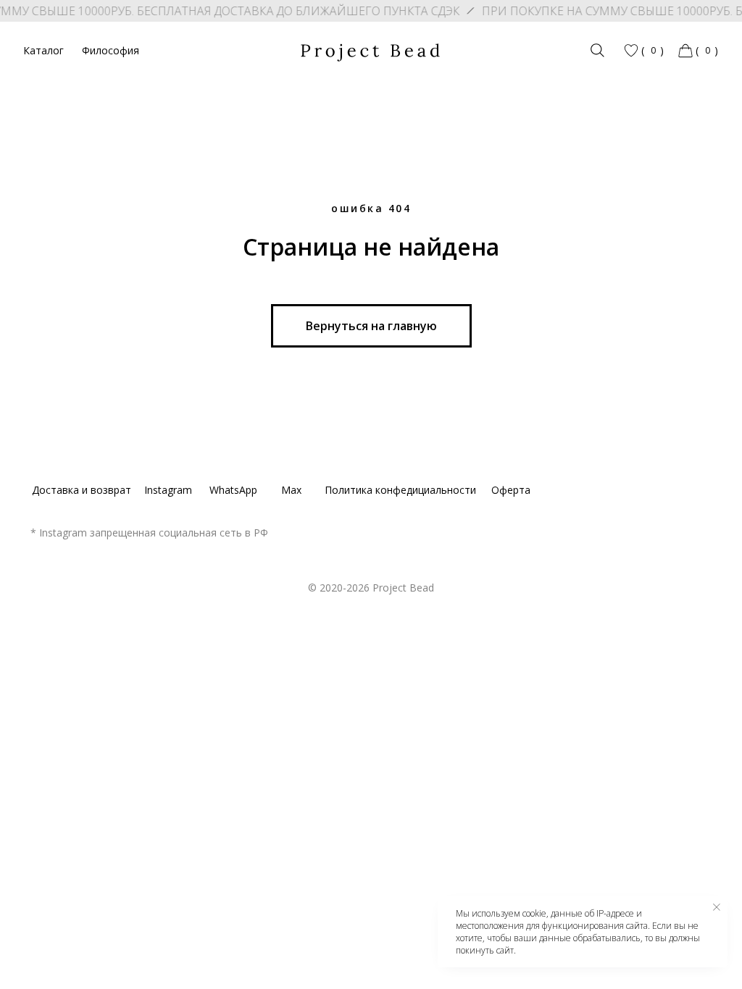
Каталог (43, 50)
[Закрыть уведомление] (716, 907)
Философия (110, 50)
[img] (597, 50)
